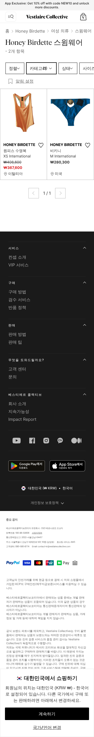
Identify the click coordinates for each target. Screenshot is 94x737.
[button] (83, 16)
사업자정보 (37, 533)
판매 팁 (15, 342)
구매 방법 (17, 291)
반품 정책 (17, 307)
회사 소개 (17, 403)
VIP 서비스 (18, 264)
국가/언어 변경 (47, 727)
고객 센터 (17, 368)
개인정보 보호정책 (45, 503)
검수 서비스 (19, 299)
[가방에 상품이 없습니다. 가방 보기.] (83, 16)
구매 (12, 283)
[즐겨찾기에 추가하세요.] (41, 145)
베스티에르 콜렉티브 (25, 395)
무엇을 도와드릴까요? (26, 360)
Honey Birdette (30, 31)
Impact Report (22, 419)
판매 (12, 325)
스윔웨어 (83, 30)
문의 (12, 376)
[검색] (10, 17)
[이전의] (33, 193)
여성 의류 (60, 30)
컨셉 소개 (17, 257)
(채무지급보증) (44, 584)
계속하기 (47, 714)
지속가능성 (18, 411)
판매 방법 (17, 334)
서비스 (13, 248)
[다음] (60, 193)
